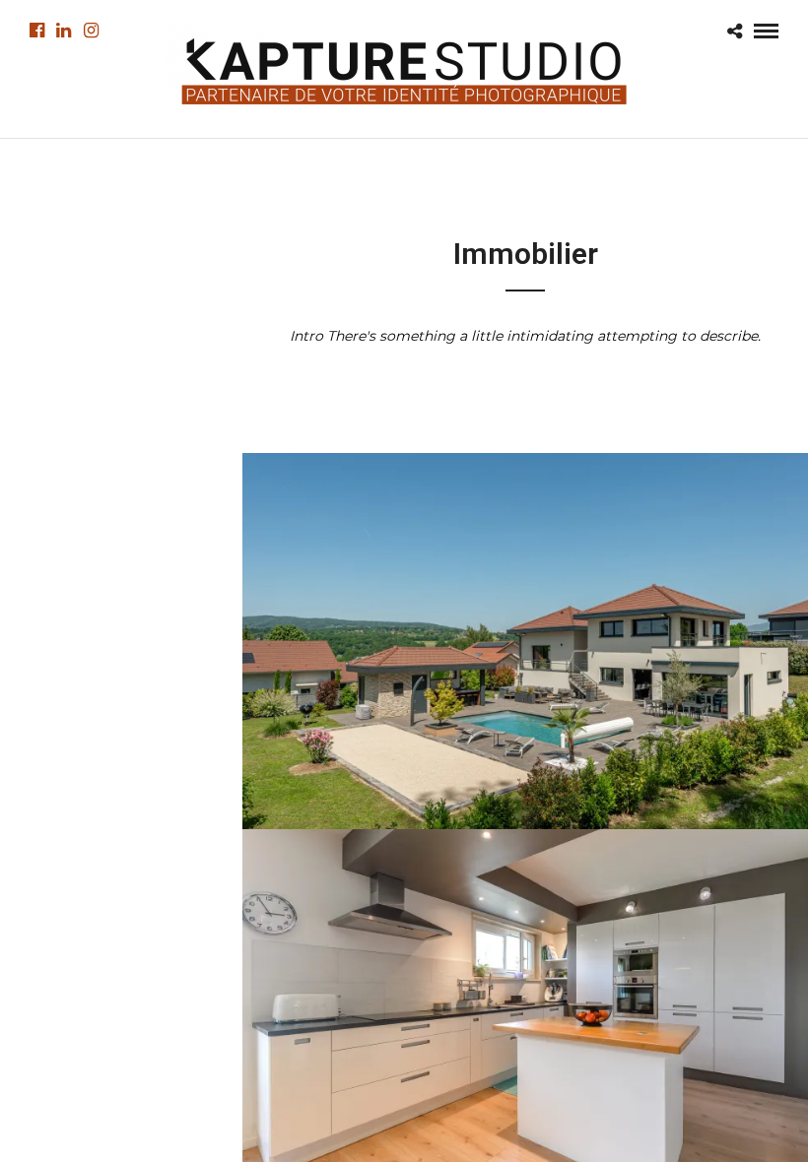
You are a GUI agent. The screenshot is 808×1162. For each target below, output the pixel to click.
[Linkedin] (63, 30)
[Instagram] (91, 30)
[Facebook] (36, 30)
